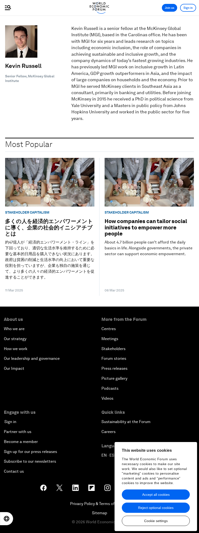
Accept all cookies (156, 495)
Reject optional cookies (156, 508)
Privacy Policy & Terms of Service (99, 503)
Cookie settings (156, 521)
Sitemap (99, 513)
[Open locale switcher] (6, 518)
